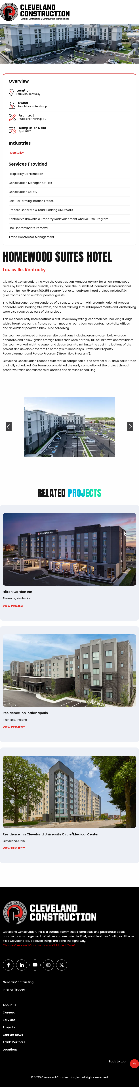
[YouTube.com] (36, 969)
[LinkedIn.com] (23, 969)
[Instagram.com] (49, 969)
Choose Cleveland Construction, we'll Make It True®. (39, 945)
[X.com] (63, 969)
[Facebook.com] (9, 969)
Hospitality (16, 153)
